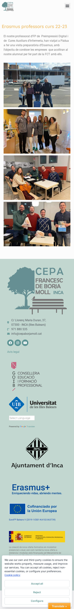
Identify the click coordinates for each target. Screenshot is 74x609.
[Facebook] (10, 343)
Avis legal (13, 352)
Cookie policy (12, 574)
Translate (31, 426)
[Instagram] (18, 343)
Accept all (37, 583)
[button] (67, 6)
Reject (37, 592)
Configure (37, 600)
